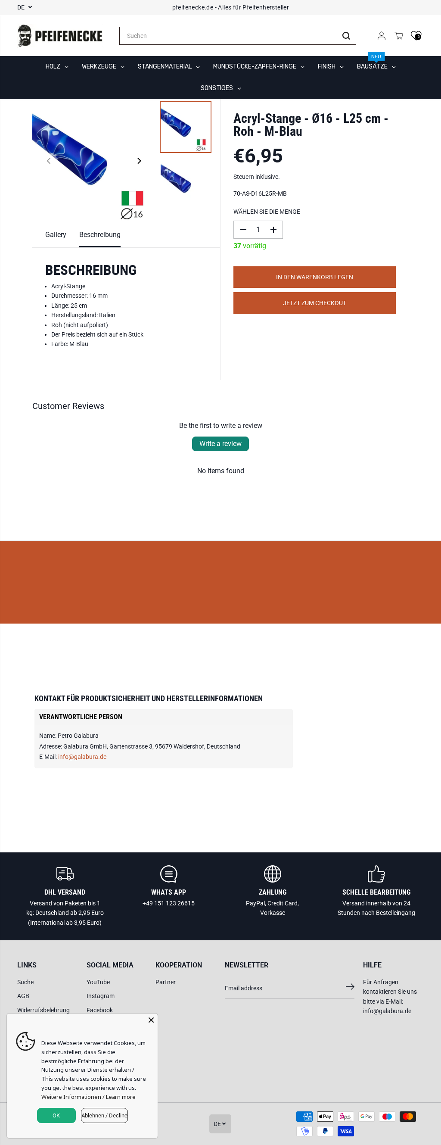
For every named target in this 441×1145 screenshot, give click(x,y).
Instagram (101, 995)
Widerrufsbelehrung (43, 1010)
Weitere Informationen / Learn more (88, 1097)
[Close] (151, 1020)
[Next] (138, 161)
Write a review (220, 444)
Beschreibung (100, 235)
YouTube (98, 982)
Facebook (100, 1010)
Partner (165, 982)
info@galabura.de (82, 756)
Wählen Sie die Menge (266, 211)
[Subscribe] (350, 988)
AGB (23, 995)
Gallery (55, 235)
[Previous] (49, 161)
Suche (25, 982)
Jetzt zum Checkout (314, 303)
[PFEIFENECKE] (60, 35)
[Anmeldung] (381, 36)
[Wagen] (399, 36)
